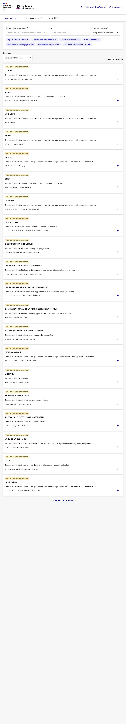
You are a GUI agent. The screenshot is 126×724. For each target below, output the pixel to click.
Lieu (53, 27)
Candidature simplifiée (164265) (77, 44)
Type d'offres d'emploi (16, 39)
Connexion (117, 7)
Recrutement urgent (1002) (49, 44)
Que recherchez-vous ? (17, 27)
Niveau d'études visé (69, 39)
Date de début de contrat (43, 39)
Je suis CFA (52, 18)
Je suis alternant (9, 18)
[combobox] (27, 32)
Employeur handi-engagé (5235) (20, 44)
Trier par (7, 52)
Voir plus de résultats (63, 500)
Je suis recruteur (32, 18)
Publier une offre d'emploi (95, 7)
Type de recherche (100, 27)
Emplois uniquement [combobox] (103, 32)
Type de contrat (90, 39)
